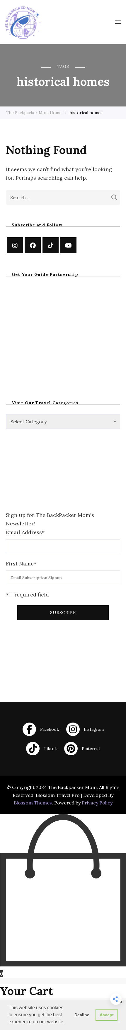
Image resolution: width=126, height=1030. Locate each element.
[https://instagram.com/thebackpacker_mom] (15, 245)
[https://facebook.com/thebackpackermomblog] (33, 245)
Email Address (25, 532)
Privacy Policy (97, 803)
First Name (21, 563)
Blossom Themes (33, 803)
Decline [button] (81, 1014)
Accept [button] (107, 1014)
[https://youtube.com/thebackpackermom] (68, 245)
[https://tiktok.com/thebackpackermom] (50, 245)
